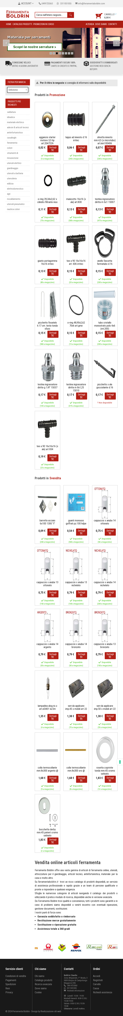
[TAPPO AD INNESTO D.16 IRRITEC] (76, 119)
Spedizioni (10, 984)
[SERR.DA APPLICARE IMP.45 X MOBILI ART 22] (76, 688)
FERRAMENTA (12, 143)
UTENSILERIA (12, 178)
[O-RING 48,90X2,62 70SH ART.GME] (76, 304)
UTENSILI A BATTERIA (15, 173)
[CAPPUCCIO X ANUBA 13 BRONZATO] (105, 626)
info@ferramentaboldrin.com (91, 3)
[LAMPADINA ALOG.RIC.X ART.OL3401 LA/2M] (47, 688)
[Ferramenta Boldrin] (17, 13)
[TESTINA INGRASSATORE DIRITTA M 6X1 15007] (105, 181)
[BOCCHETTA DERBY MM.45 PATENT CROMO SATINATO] (47, 811)
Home (8, 24)
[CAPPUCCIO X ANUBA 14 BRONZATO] (76, 626)
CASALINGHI (11, 137)
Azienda (90, 24)
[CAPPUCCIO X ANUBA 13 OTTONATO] (47, 564)
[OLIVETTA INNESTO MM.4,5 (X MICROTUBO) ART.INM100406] (105, 119)
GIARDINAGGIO (12, 168)
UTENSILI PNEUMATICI (16, 204)
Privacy (9, 992)
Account (26, 3)
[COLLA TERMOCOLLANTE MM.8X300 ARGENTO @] (47, 749)
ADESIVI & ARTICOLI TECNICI (18, 127)
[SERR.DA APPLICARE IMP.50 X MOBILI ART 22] (105, 688)
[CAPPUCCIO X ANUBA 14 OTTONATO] (105, 502)
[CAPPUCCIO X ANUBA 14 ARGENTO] (47, 626)
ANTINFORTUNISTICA (15, 132)
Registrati (98, 980)
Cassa (96, 988)
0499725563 (47, 3)
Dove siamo (101, 24)
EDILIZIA (10, 183)
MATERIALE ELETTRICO (15, 122)
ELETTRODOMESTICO (15, 188)
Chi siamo (39, 976)
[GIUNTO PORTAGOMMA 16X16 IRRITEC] (47, 243)
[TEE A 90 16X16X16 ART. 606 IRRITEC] (76, 243)
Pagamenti (10, 980)
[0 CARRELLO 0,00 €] (116, 14)
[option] (48, 947)
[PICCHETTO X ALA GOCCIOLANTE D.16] (105, 366)
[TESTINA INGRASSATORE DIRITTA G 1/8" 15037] (47, 366)
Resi (7, 988)
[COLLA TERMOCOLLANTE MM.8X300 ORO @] (76, 749)
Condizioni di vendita (15, 976)
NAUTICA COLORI (13, 209)
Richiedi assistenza (102, 992)
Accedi (96, 976)
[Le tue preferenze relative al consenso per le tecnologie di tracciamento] (120, 762)
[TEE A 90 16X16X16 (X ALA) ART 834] (47, 428)
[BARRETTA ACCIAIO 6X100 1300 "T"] (47, 502)
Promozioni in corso (43, 24)
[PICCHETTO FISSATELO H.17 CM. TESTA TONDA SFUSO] (47, 304)
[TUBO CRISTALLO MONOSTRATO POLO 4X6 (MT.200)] (105, 304)
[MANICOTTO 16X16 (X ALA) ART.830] (76, 181)
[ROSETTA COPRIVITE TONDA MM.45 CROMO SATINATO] (105, 749)
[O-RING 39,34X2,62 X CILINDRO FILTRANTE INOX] (47, 181)
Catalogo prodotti (22, 24)
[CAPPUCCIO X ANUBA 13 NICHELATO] (76, 564)
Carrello (97, 984)
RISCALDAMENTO (13, 199)
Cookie (38, 992)
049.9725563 (72, 985)
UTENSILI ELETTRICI (14, 163)
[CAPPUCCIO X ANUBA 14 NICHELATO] (105, 564)
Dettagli (53, 147)
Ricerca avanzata (43, 984)
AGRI (8, 194)
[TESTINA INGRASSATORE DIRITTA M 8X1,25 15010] (76, 366)
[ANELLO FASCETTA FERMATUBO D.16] (105, 243)
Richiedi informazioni (76, 990)
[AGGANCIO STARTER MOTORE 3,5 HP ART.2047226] (47, 119)
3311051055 (65, 3)
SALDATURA (11, 112)
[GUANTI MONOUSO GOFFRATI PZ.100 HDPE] (76, 502)
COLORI (9, 148)
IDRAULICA (11, 117)
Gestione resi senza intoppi (103, 66)
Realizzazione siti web (51, 1011)
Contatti (112, 24)
